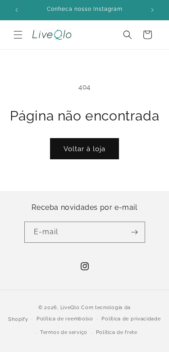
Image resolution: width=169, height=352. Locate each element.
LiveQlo (70, 307)
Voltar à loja (84, 149)
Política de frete (116, 332)
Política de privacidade (130, 319)
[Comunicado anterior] (17, 10)
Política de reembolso (65, 319)
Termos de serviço (63, 332)
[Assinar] (135, 232)
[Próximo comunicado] (152, 10)
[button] (18, 35)
